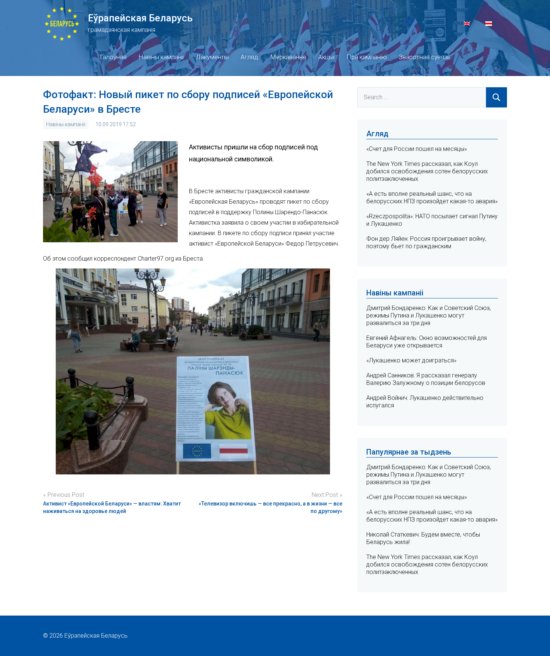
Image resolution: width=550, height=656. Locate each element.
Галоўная (113, 57)
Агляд (249, 57)
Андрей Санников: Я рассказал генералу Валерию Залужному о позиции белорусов (425, 379)
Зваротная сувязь (424, 57)
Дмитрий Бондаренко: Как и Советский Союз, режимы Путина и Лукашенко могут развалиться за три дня (428, 315)
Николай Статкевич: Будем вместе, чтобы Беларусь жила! (423, 538)
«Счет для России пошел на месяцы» (416, 148)
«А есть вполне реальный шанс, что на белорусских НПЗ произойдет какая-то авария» (432, 197)
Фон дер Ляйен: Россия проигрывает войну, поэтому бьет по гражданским (426, 242)
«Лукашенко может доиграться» (411, 360)
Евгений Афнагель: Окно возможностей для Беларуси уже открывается (426, 341)
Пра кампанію (366, 57)
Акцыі (326, 57)
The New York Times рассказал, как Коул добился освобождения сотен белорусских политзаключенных (427, 171)
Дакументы (212, 57)
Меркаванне (288, 57)
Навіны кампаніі (161, 57)
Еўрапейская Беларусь (140, 18)
